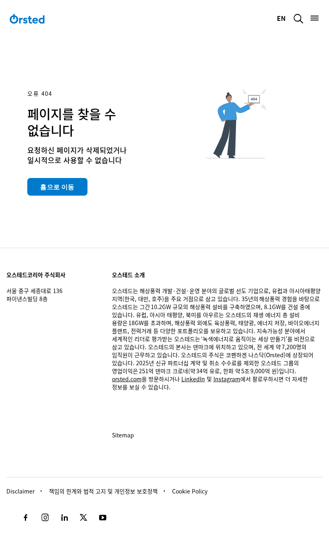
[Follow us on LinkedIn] (64, 517)
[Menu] (314, 18)
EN (282, 18)
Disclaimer (20, 491)
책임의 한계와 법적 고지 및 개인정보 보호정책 (103, 491)
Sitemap (123, 435)
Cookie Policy (189, 491)
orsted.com (127, 379)
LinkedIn (193, 379)
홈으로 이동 (57, 187)
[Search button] (298, 18)
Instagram (226, 379)
